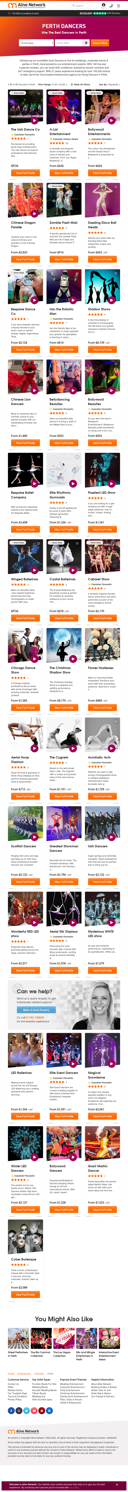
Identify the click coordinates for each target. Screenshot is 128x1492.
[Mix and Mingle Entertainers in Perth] (86, 1338)
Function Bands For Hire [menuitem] (44, 1383)
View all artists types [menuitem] (42, 1399)
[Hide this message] (117, 1484)
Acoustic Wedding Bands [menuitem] (44, 1390)
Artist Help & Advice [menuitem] (101, 1393)
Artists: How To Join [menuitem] (101, 1390)
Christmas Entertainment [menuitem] (72, 1393)
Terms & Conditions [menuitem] (17, 1396)
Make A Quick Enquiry (36, 1010)
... (17, 155)
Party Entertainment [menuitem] (70, 1390)
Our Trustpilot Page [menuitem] (17, 1393)
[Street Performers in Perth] (18, 1338)
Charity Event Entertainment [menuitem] (74, 1396)
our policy (74, 1487)
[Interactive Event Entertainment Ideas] (109, 1338)
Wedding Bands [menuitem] (40, 1387)
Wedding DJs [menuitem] (38, 1396)
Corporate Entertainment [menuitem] (72, 1387)
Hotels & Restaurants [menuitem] (70, 1402)
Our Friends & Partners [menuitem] (102, 1396)
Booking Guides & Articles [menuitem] (104, 1387)
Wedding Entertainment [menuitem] (71, 1383)
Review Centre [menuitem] (15, 1390)
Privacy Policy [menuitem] (14, 1399)
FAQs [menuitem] (10, 1387)
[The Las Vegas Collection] (64, 1338)
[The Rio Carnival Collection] (41, 1338)
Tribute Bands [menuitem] (39, 1393)
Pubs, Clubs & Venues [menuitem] (71, 1399)
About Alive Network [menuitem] (101, 1383)
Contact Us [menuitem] (13, 1383)
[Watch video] (34, 120)
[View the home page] (27, 5)
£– (51, 84)
